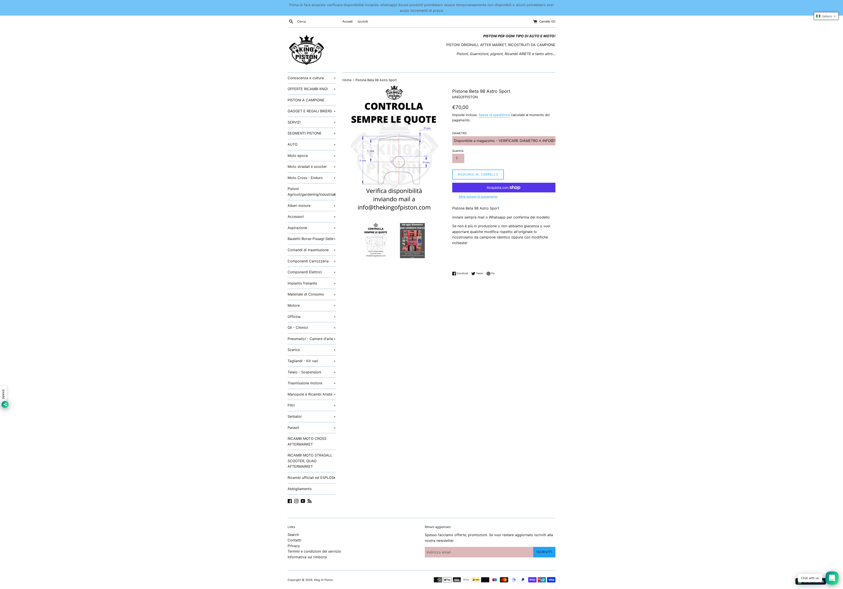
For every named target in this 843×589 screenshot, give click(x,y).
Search (293, 534)
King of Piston (323, 580)
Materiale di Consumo (312, 294)
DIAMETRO (459, 133)
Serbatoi (312, 416)
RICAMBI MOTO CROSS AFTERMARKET (307, 441)
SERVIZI (312, 122)
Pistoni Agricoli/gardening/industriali (312, 191)
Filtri (312, 405)
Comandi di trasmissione (312, 250)
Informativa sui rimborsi (307, 557)
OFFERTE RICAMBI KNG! (312, 89)
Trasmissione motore (312, 383)
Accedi (347, 21)
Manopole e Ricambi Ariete (312, 394)
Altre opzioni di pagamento (478, 196)
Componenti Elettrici (312, 272)
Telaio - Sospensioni (312, 372)
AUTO (312, 144)
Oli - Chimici (312, 327)
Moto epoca (312, 155)
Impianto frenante (312, 283)
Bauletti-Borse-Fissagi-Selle (312, 238)
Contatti (294, 540)
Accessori (312, 216)
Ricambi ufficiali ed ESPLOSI (312, 477)
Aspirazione (312, 228)
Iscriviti (363, 21)
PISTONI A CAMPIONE (306, 100)
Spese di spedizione (494, 115)
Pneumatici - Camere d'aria (312, 339)
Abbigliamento (300, 489)
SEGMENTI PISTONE (312, 133)
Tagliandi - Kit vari (312, 361)
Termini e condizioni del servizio (314, 551)
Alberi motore (312, 205)
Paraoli (312, 427)
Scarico (312, 349)
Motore (312, 305)
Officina (312, 316)
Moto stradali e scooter (312, 166)
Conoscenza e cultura (312, 78)
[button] (826, 16)
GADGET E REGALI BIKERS (312, 111)
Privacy (294, 546)
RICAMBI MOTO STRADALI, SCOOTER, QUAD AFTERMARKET (310, 461)
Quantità (457, 150)
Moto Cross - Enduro (312, 177)
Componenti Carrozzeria (312, 261)
